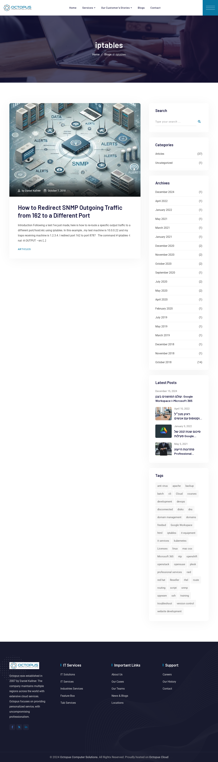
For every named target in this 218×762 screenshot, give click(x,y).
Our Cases (118, 681)
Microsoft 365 (165, 556)
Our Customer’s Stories (115, 7)
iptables (171, 532)
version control (185, 603)
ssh (174, 595)
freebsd (161, 525)
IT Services (67, 681)
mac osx (187, 548)
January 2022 (163, 210)
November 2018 (164, 353)
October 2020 (163, 263)
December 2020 (164, 245)
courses (192, 493)
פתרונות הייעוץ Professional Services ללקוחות (186, 453)
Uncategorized (164, 162)
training (184, 595)
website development (169, 611)
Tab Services (68, 702)
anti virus (162, 485)
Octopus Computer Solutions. (79, 757)
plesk (193, 564)
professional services (169, 572)
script (173, 587)
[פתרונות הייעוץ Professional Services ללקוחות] (163, 449)
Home (72, 7)
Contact (155, 7)
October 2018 (163, 362)
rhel (186, 580)
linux (175, 548)
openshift (191, 556)
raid (189, 572)
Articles (24, 249)
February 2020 (164, 308)
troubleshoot (164, 603)
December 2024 (164, 192)
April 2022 (161, 201)
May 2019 (161, 326)
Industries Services (71, 688)
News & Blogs (120, 695)
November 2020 (164, 254)
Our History (169, 681)
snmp (184, 587)
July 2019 (161, 317)
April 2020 (161, 299)
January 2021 (163, 236)
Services (87, 7)
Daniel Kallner (33, 190)
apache (177, 485)
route (196, 580)
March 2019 (162, 335)
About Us (117, 674)
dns (190, 509)
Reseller (174, 580)
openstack (163, 564)
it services (163, 540)
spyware (162, 595)
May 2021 (161, 219)
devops (181, 501)
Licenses (162, 548)
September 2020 (165, 272)
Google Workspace (181, 525)
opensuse (179, 564)
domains (191, 517)
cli (169, 493)
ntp (180, 556)
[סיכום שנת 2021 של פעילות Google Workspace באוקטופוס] (163, 431)
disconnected (165, 509)
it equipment (188, 532)
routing (161, 587)
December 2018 (164, 344)
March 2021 (162, 227)
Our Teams (118, 688)
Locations (117, 702)
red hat (161, 580)
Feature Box (67, 695)
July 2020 (161, 281)
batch (160, 493)
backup (189, 485)
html (159, 532)
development (164, 501)
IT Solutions (67, 674)
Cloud (179, 493)
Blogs (141, 7)
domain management (169, 517)
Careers (167, 674)
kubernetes (180, 540)
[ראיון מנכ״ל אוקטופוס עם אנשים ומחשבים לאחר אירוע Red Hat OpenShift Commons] (163, 413)
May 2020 (161, 290)
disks (180, 509)
